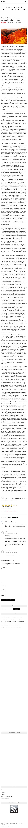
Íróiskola (3, 790)
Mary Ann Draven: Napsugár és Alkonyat (12, 624)
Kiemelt (3, 22)
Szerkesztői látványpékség (6, 796)
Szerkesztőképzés (5, 798)
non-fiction (14, 511)
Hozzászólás (3, 568)
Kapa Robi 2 (8, 551)
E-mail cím (3, 590)
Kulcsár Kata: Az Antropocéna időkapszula (14, 619)
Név (2, 585)
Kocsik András (9, 511)
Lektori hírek (3, 794)
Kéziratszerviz (4, 792)
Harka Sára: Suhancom (17, 617)
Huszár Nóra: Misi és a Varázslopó (14, 627)
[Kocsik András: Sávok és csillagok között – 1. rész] (14, 35)
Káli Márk (3, 619)
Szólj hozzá (15, 517)
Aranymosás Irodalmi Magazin (14, 8)
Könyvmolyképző (10, 22)
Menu (3, 1)
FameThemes (10, 826)
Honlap (2, 595)
